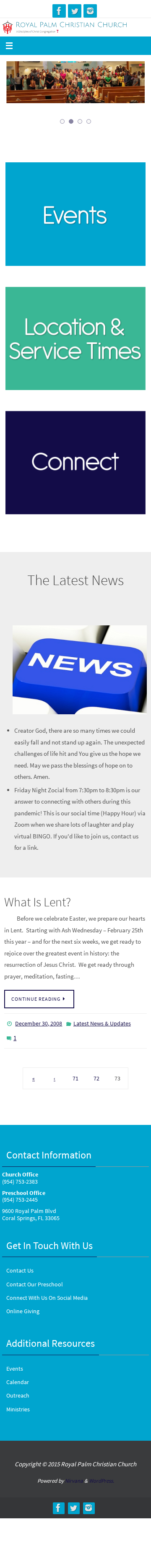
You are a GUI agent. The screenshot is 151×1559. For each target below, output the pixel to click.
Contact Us (20, 1266)
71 (75, 1074)
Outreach (17, 1391)
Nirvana (74, 1476)
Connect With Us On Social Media (47, 1293)
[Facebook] (59, 11)
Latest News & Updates (102, 1023)
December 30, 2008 (38, 1023)
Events (14, 1364)
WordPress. (101, 1476)
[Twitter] (74, 11)
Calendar (17, 1377)
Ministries (18, 1404)
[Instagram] (90, 11)
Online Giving (22, 1306)
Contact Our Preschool (34, 1279)
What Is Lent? (37, 902)
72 (96, 1074)
